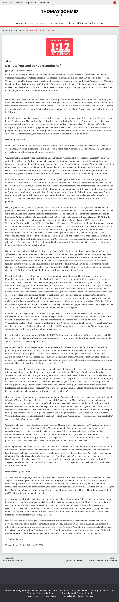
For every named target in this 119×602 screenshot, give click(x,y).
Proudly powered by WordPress (42, 596)
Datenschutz (45, 3)
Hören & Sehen (97, 23)
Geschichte (46, 23)
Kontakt (19, 3)
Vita (11, 3)
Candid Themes (85, 596)
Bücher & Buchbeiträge (76, 23)
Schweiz (8, 61)
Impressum (31, 3)
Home (4, 3)
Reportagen (20, 23)
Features (59, 23)
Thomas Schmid (59, 11)
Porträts (34, 23)
